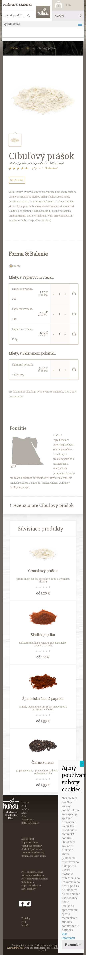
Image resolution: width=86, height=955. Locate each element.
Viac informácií (68, 936)
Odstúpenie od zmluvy (31, 845)
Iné (27, 48)
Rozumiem (73, 944)
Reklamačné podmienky (32, 852)
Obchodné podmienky (31, 849)
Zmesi (24, 812)
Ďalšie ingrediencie (30, 823)
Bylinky (25, 809)
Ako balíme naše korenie (32, 875)
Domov (14, 48)
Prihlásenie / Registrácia (17, 4)
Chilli (23, 806)
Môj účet (25, 925)
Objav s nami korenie (31, 885)
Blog (23, 921)
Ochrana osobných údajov (33, 856)
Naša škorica (27, 882)
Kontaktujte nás (15, 947)
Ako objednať (27, 839)
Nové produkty (28, 888)
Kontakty (25, 918)
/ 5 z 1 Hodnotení (45, 168)
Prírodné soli (27, 819)
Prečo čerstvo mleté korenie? (34, 878)
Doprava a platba (29, 842)
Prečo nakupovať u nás (32, 872)
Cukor (24, 816)
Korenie (25, 802)
